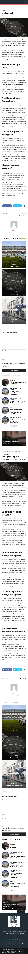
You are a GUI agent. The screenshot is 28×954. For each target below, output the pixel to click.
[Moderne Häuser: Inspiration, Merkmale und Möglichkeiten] (5, 391)
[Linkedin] (13, 943)
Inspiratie (14, 319)
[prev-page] (3, 327)
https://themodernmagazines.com (14, 232)
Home (3, 8)
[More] (24, 205)
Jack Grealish (14, 266)
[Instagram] (9, 943)
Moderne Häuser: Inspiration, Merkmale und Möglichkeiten (17, 393)
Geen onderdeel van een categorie (16, 389)
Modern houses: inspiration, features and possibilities (18, 402)
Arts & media (8, 8)
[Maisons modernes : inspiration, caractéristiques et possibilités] (5, 410)
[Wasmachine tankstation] (14, 310)
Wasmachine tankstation (14, 322)
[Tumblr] (22, 943)
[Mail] (18, 943)
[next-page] (5, 327)
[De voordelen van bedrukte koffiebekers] (5, 382)
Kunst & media (14, 292)
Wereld (14, 264)
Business (8, 951)
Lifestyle (4, 952)
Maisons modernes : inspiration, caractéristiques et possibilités (16, 412)
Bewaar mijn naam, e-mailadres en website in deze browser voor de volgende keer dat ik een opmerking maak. (13, 365)
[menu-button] (2, 2)
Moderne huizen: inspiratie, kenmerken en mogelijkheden (18, 421)
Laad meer (13, 426)
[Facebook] (5, 943)
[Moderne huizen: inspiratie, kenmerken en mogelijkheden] (5, 420)
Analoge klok (5, 215)
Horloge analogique (21, 215)
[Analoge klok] (14, 282)
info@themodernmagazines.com (14, 939)
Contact (13, 952)
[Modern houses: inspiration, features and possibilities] (5, 401)
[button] (26, 2)
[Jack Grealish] (14, 254)
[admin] (3, 16)
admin (7, 16)
